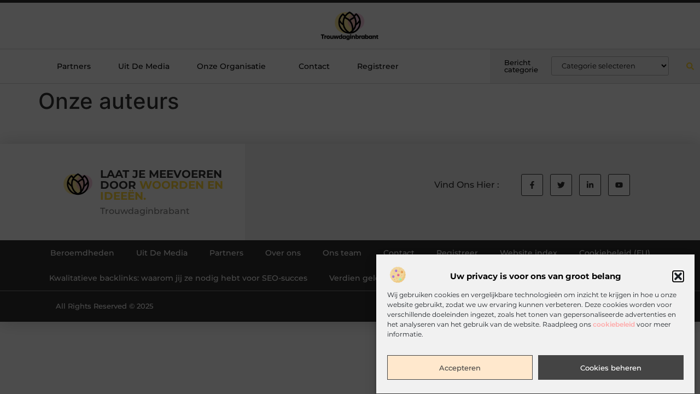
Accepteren (460, 368)
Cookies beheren (610, 368)
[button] (678, 276)
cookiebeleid (614, 325)
